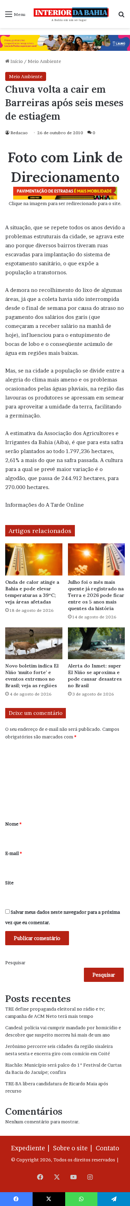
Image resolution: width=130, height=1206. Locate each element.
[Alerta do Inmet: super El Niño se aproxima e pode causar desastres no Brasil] (96, 643)
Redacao (19, 132)
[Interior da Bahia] (72, 14)
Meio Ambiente (44, 61)
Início (16, 61)
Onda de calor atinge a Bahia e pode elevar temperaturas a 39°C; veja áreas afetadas (32, 592)
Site (9, 882)
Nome (13, 824)
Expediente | (31, 1148)
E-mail (13, 853)
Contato (107, 1148)
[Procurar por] (121, 16)
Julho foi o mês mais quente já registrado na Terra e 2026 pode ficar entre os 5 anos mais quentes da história (96, 595)
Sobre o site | (74, 1148)
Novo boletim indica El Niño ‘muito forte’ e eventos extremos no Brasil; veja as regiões (32, 676)
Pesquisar (15, 962)
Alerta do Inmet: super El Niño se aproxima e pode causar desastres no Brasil (95, 676)
